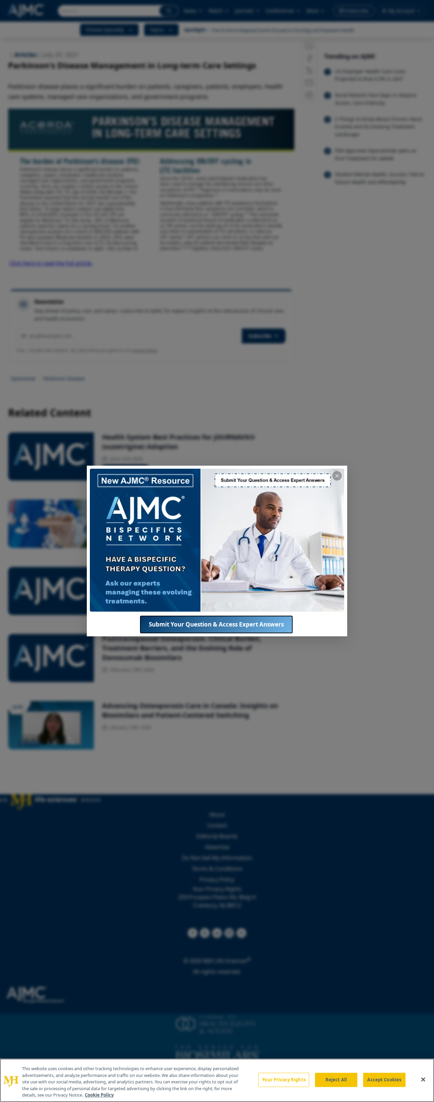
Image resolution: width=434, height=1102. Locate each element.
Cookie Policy (99, 1095)
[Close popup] (337, 476)
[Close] (423, 1079)
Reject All (336, 1080)
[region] (217, 1080)
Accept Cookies (384, 1080)
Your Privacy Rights (283, 1080)
